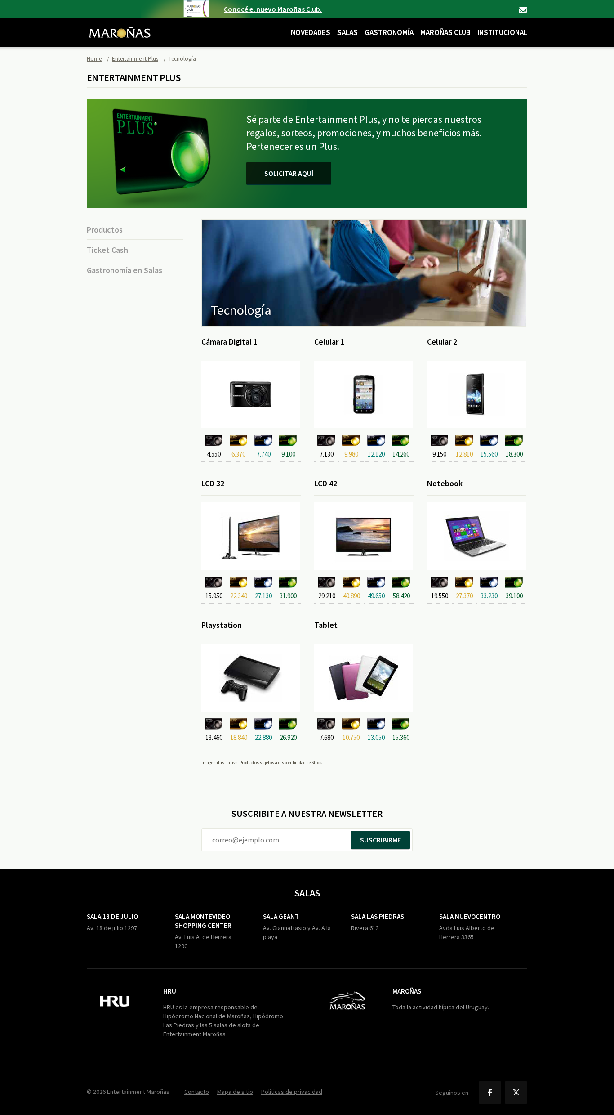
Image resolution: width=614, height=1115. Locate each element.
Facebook (490, 1092)
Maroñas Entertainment (119, 25)
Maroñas (406, 991)
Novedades (310, 32)
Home (94, 58)
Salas (347, 32)
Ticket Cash (107, 250)
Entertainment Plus (135, 58)
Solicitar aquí (288, 173)
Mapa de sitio (235, 1092)
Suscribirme (380, 839)
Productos (105, 229)
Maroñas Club (445, 32)
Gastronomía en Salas (124, 270)
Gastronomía (389, 32)
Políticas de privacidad (291, 1092)
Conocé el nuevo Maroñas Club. (273, 8)
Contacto (523, 10)
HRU (169, 991)
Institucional (502, 32)
